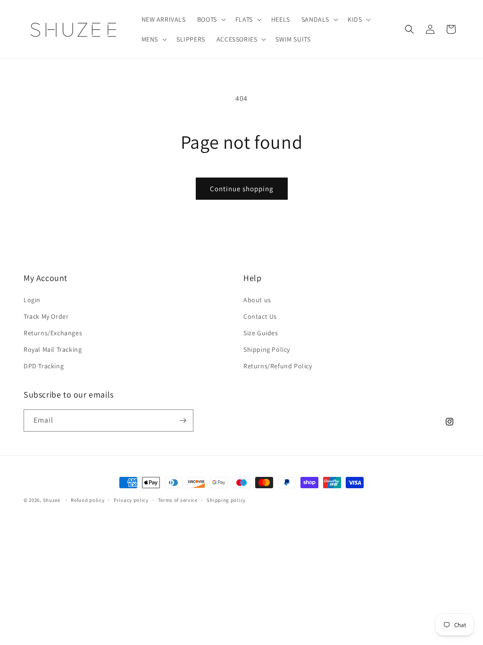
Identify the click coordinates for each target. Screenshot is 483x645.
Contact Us (260, 316)
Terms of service (178, 500)
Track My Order (46, 316)
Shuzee (51, 500)
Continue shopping (242, 188)
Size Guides (260, 333)
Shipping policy (226, 500)
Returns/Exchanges (53, 333)
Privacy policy (131, 500)
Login (32, 300)
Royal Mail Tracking (53, 349)
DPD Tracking (44, 366)
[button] (211, 19)
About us (257, 300)
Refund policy (87, 500)
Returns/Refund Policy (277, 366)
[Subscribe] (182, 420)
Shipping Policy (266, 349)
